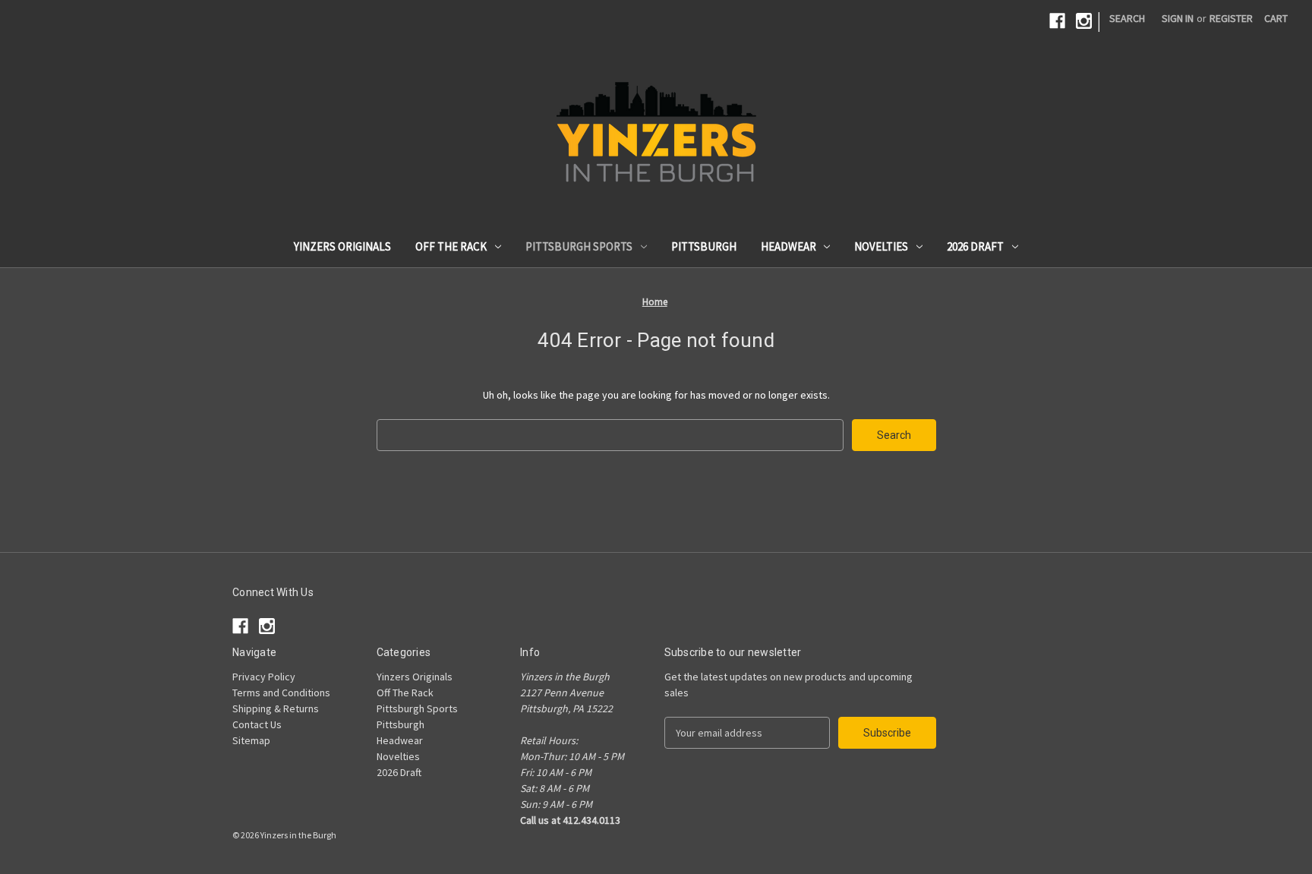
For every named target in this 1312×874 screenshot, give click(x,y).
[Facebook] (1057, 21)
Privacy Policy (263, 676)
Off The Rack (451, 246)
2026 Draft (975, 246)
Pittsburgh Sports (578, 246)
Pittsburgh (703, 246)
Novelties (881, 246)
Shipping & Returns (275, 708)
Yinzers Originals (342, 246)
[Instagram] (1084, 21)
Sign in (1178, 18)
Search (1127, 18)
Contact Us (257, 724)
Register (1231, 18)
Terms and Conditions (281, 692)
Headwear (788, 246)
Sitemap (251, 740)
